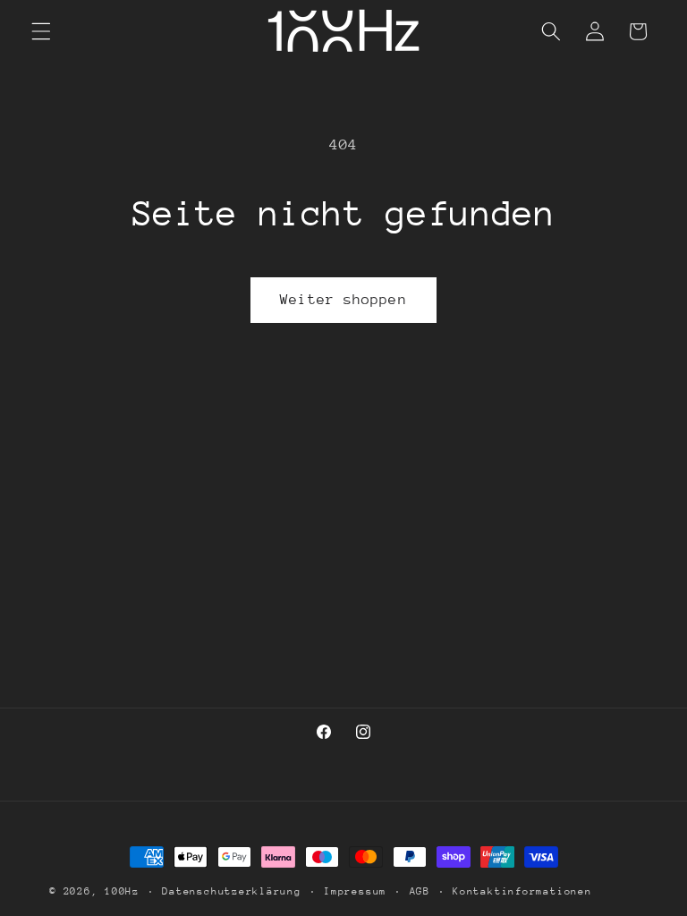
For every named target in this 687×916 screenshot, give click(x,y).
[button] (41, 31)
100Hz (122, 891)
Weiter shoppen (343, 300)
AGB (420, 891)
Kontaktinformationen (522, 891)
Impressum (355, 891)
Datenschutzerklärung (231, 891)
